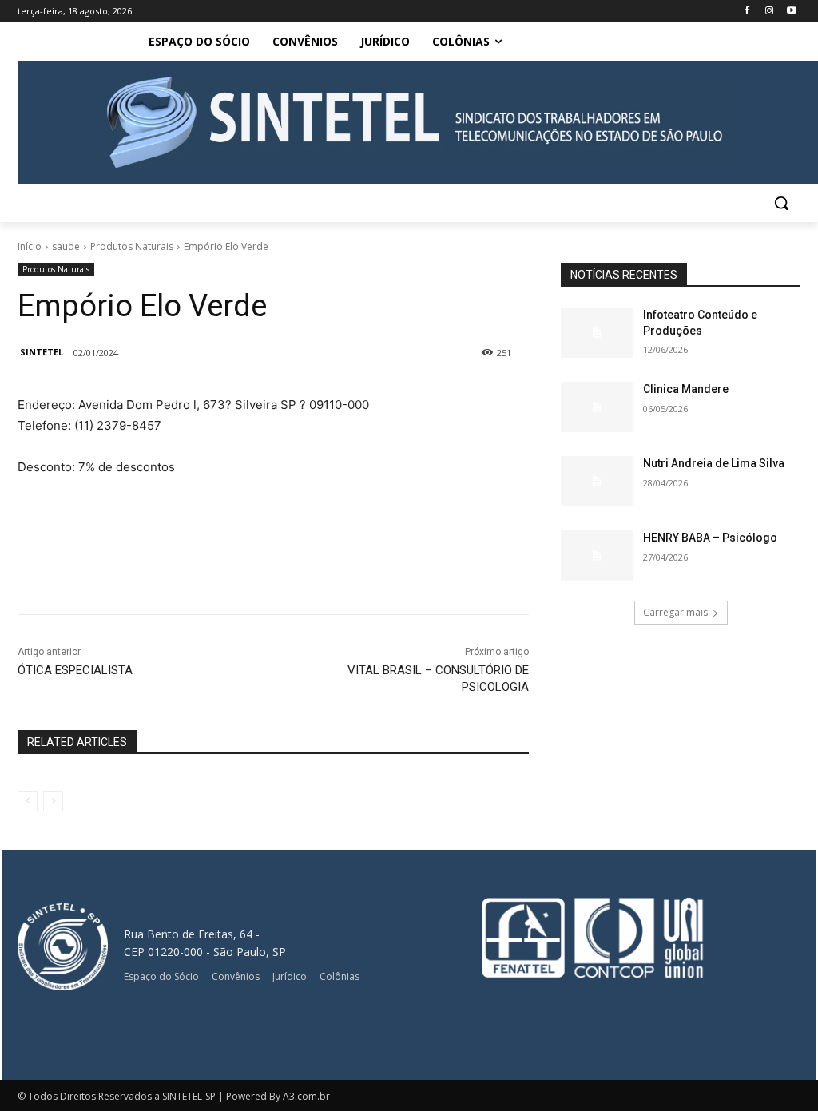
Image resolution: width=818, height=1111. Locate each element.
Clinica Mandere (686, 389)
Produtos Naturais (131, 246)
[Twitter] (212, 574)
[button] (781, 203)
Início (30, 246)
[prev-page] (28, 801)
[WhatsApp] (286, 574)
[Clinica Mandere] (597, 407)
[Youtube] (791, 11)
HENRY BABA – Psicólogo (710, 537)
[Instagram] (769, 11)
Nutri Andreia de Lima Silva (713, 463)
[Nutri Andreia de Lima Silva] (597, 481)
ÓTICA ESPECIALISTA (75, 670)
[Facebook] (747, 11)
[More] (323, 574)
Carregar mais (675, 612)
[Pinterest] (249, 574)
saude (66, 246)
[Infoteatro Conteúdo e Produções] (597, 333)
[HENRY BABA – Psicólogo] (597, 555)
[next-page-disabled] (53, 801)
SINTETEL (41, 352)
